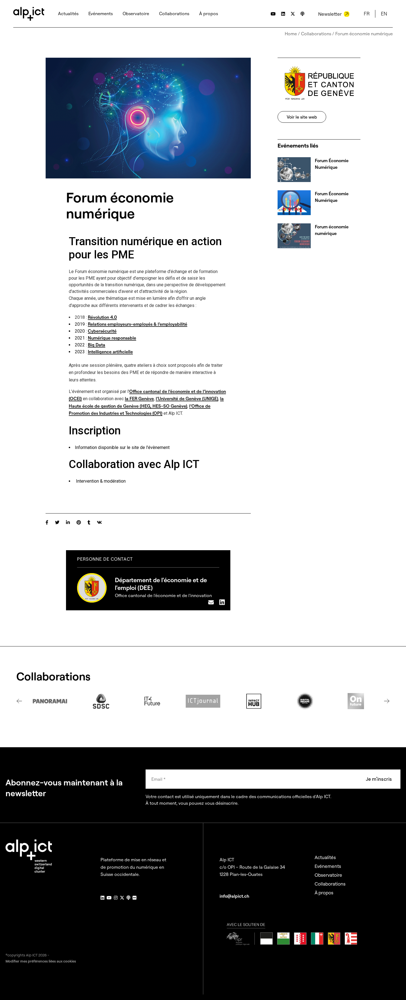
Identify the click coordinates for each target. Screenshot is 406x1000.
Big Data (96, 344)
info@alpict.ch (234, 896)
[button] (19, 701)
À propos (324, 892)
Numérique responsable (112, 338)
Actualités (325, 857)
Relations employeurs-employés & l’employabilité (137, 324)
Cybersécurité (102, 331)
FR (367, 13)
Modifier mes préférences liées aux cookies (41, 961)
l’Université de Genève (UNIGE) (187, 398)
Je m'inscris (379, 779)
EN (384, 13)
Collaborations (316, 33)
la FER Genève (139, 398)
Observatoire (328, 875)
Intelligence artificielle (110, 351)
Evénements (328, 866)
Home (291, 33)
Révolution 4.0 (102, 317)
